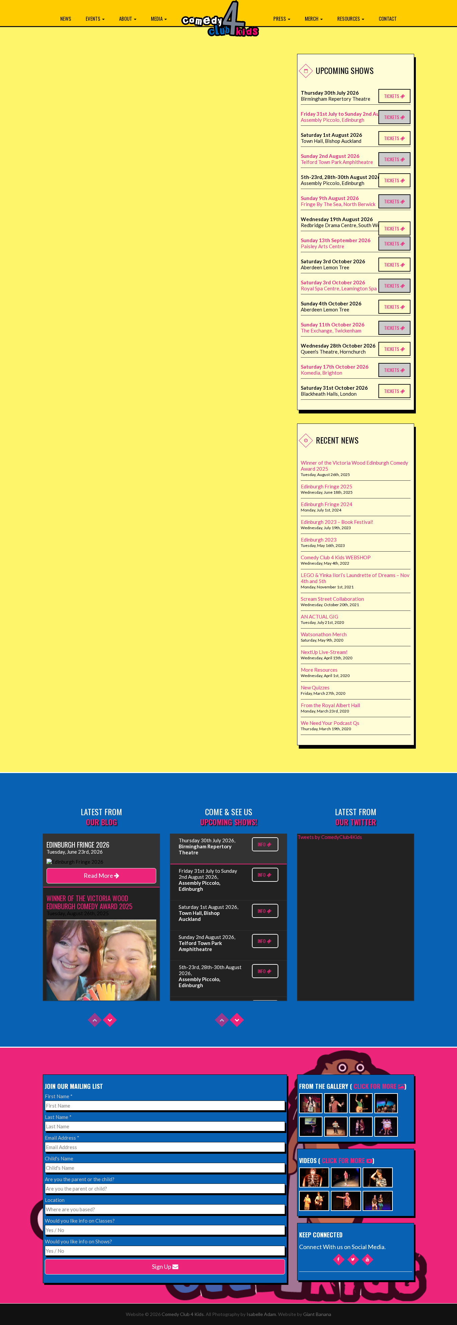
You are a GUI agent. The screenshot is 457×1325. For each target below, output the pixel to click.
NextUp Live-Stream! (324, 652)
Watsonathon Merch (324, 634)
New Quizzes (315, 687)
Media (157, 18)
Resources (349, 18)
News (65, 18)
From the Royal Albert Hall (330, 705)
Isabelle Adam (261, 1314)
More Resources (319, 670)
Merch (312, 18)
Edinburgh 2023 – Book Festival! (337, 522)
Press (280, 18)
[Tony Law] (336, 1125)
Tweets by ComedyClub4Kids (329, 837)
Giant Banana (317, 1314)
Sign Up (162, 1266)
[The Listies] (386, 1125)
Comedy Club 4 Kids (183, 1314)
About (126, 18)
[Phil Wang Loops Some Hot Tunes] (346, 1176)
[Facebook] (339, 1259)
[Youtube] (367, 1259)
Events (93, 18)
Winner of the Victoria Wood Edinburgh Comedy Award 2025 (354, 466)
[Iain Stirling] (336, 1102)
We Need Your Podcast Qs (330, 723)
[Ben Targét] (310, 1125)
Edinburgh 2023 (319, 540)
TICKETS (392, 95)
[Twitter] (353, 1259)
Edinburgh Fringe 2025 (326, 486)
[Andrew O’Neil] (310, 1102)
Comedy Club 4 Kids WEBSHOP (336, 557)
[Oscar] (314, 1176)
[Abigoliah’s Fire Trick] (346, 1200)
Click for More (376, 1086)
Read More (99, 875)
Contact (388, 18)
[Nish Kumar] (386, 1102)
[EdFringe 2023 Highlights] (377, 1200)
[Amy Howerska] (361, 1125)
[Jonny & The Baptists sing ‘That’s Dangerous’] (314, 1200)
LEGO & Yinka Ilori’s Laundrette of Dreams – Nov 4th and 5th (355, 578)
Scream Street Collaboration (332, 599)
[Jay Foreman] (361, 1102)
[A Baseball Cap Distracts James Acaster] (377, 1176)
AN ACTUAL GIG (319, 616)
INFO (262, 844)
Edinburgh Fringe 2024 (326, 504)
